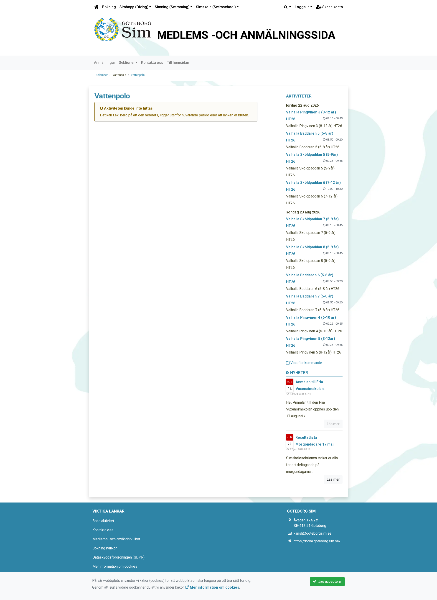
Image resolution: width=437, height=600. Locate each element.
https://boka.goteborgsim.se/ (317, 541)
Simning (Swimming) (172, 7)
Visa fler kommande (306, 363)
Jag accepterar (329, 581)
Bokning (109, 7)
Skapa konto (332, 7)
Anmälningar (104, 62)
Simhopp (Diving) (133, 7)
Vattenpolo (138, 75)
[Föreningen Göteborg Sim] (122, 29)
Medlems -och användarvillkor (116, 539)
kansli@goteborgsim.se (312, 533)
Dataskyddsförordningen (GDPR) (118, 557)
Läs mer (333, 424)
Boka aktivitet (103, 521)
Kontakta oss (152, 62)
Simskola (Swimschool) (216, 7)
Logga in (302, 7)
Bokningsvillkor (104, 548)
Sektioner (127, 62)
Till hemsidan (178, 62)
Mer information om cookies (114, 566)
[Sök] (287, 7)
